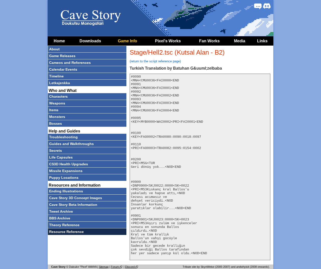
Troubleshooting (63, 137)
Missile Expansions (66, 171)
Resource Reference (66, 232)
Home (59, 41)
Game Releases (62, 56)
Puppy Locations (63, 178)
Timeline (56, 76)
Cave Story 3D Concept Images (75, 198)
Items (53, 110)
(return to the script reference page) (155, 61)
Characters (58, 96)
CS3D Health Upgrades (68, 164)
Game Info (127, 41)
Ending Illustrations (66, 191)
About (54, 49)
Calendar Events (63, 69)
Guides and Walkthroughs (71, 144)
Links (262, 41)
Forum (115, 266)
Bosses (55, 123)
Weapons (57, 103)
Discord (130, 266)
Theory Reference (64, 225)
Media (239, 41)
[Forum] (257, 6)
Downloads (90, 41)
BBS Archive (59, 218)
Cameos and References (70, 63)
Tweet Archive (61, 211)
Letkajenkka (59, 83)
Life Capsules (61, 157)
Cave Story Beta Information (73, 205)
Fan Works (209, 41)
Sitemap (104, 266)
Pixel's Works (168, 41)
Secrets (55, 151)
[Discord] (266, 6)
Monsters (57, 117)
